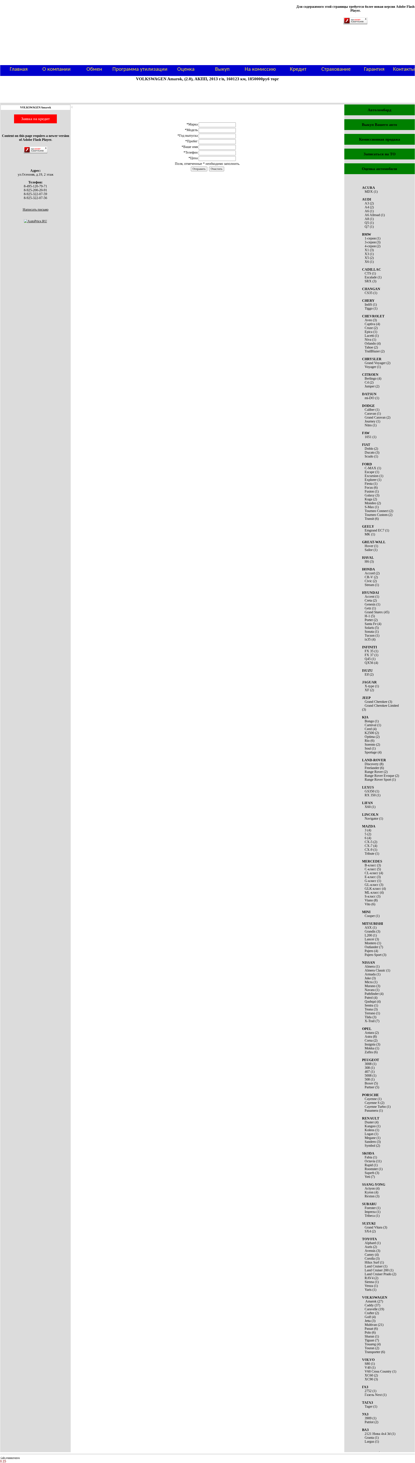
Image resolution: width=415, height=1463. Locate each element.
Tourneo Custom (376, 515)
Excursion (371, 476)
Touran (369, 1348)
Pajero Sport (373, 955)
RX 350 (370, 795)
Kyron (369, 1192)
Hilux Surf (372, 1262)
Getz (368, 608)
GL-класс (371, 884)
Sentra (369, 1005)
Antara (369, 1032)
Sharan (369, 1336)
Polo (368, 1332)
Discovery (372, 764)
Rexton (370, 1196)
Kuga (368, 499)
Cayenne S (372, 1103)
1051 (368, 437)
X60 (368, 807)
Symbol (370, 1145)
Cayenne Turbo (375, 1106)
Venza (369, 1286)
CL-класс (371, 873)
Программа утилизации (140, 69)
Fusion (369, 491)
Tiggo (369, 308)
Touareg (370, 1344)
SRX (368, 281)
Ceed (368, 729)
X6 (367, 261)
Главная (19, 69)
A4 (367, 207)
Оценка (186, 69)
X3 (367, 254)
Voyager (370, 367)
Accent (369, 596)
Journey (370, 421)
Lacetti (369, 335)
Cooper (370, 916)
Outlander (371, 947)
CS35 (368, 293)
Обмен (94, 69)
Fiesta (369, 483)
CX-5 (368, 842)
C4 (367, 382)
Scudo (369, 456)
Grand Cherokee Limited (382, 705)
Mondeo (370, 503)
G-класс (370, 881)
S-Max (369, 507)
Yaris (368, 1289)
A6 (367, 211)
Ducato (370, 452)
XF (367, 690)
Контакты (404, 69)
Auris (368, 1247)
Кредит (298, 69)
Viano (369, 900)
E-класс (370, 877)
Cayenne (371, 1099)
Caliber (370, 409)
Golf (368, 1317)
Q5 (367, 223)
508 (367, 1079)
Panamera (371, 1110)
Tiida (368, 1017)
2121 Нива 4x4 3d (378, 1434)
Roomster (371, 1169)
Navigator (371, 818)
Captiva (370, 324)
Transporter (372, 1352)
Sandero (370, 1141)
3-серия (370, 242)
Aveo (368, 320)
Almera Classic (375, 970)
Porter (369, 620)
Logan (369, 1134)
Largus (369, 1441)
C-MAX (370, 468)
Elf (367, 674)
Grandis (370, 931)
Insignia (370, 1044)
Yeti (367, 1177)
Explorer (371, 480)
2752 (368, 1391)
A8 (367, 219)
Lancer (369, 939)
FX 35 (369, 651)
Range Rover (374, 772)
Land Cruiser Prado (378, 1274)
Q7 (367, 226)
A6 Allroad (372, 215)
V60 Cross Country (378, 1371)
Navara (370, 990)
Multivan (371, 1324)
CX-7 (368, 846)
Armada (370, 974)
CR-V (369, 577)
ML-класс (372, 892)
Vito (367, 904)
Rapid (369, 1165)
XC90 (369, 1379)
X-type (369, 686)
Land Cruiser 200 (377, 1270)
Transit (369, 518)
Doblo (369, 448)
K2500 (369, 733)
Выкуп (222, 69)
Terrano (370, 1013)
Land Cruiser (374, 1266)
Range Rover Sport (378, 779)
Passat (369, 1328)
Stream (369, 585)
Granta (369, 1437)
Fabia (368, 1157)
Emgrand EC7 (374, 530)
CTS (368, 273)
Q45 (368, 659)
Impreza (370, 1212)
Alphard (370, 1243)
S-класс (370, 896)
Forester (370, 1208)
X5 (367, 258)
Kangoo (370, 1126)
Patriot (369, 1422)
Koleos (369, 1130)
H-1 (367, 616)
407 (367, 1071)
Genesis (370, 604)
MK (367, 534)
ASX (368, 927)
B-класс (370, 865)
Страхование (336, 69)
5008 (368, 1075)
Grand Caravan (375, 417)
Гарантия (374, 69)
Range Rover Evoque (379, 775)
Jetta (368, 1321)
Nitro (368, 425)
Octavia (370, 1161)
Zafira (369, 1052)
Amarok (371, 1301)
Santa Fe (371, 624)
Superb (369, 1173)
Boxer (369, 1083)
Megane (370, 1138)
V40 (368, 1367)
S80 (367, 1363)
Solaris (369, 628)
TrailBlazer (372, 351)
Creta (368, 600)
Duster (369, 1122)
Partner (369, 1087)
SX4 (368, 1231)
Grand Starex (374, 612)
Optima (370, 737)
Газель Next (373, 1395)
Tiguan (369, 1340)
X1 (367, 250)
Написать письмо (35, 209)
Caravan (370, 413)
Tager (368, 1406)
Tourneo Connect (376, 511)
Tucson (370, 635)
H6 (367, 561)
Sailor (369, 550)
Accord (370, 573)
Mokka (369, 1048)
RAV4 (369, 1278)
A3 (367, 203)
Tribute (369, 853)
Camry (369, 1254)
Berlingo (371, 378)
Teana (369, 1009)
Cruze (369, 328)
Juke (368, 978)
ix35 (368, 639)
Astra (368, 1036)
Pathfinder (372, 994)
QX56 (369, 663)
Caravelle (371, 1309)
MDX (369, 191)
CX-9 (368, 849)
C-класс (370, 869)
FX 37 (369, 655)
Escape (369, 472)
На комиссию (260, 69)
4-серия (370, 246)
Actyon (370, 1188)
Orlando (370, 343)
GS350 (369, 791)
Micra (369, 982)
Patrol (369, 997)
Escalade (371, 277)
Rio (367, 740)
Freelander (372, 768)
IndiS (368, 304)
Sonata (369, 631)
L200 (368, 935)
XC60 (369, 1375)
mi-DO (369, 398)
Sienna (369, 1282)
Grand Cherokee (376, 701)
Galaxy (370, 495)
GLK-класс (373, 888)
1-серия (370, 238)
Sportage (371, 752)
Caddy (369, 1305)
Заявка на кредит (35, 119)
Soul (368, 748)
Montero (370, 943)
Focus (369, 487)
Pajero (369, 951)
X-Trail (370, 1021)
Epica (368, 332)
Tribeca (370, 1215)
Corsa (369, 1040)
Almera (370, 966)
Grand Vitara (373, 1227)
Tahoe (369, 347)
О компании (56, 69)
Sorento (370, 744)
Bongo (369, 721)
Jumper (370, 386)
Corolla (370, 1258)
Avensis (370, 1251)
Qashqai (370, 1001)
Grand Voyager (375, 363)
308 (367, 1068)
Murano (370, 986)
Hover (369, 546)
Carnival (370, 725)
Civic (368, 581)
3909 (368, 1418)
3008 (368, 1064)
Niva (368, 339)
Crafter (369, 1313)
